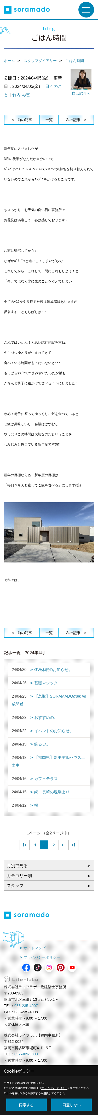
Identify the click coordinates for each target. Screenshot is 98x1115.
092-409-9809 (26, 1054)
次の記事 (73, 120)
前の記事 (25, 120)
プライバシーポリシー (42, 957)
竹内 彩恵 (21, 95)
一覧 (49, 120)
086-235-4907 (26, 1006)
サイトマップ (34, 948)
